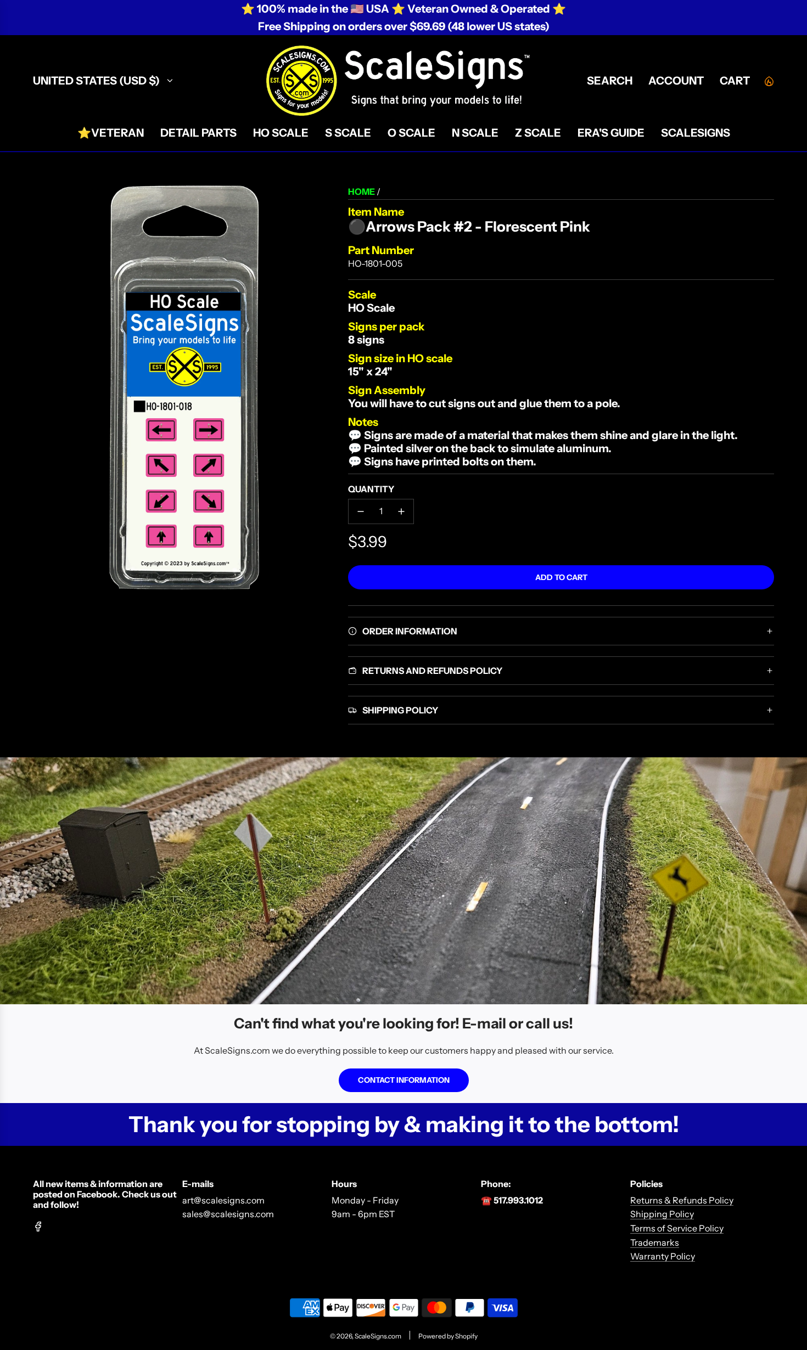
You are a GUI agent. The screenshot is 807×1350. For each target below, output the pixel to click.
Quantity (371, 488)
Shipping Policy (662, 1213)
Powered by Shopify (448, 1336)
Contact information (404, 1080)
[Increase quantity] (401, 511)
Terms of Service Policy (677, 1228)
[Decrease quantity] (361, 511)
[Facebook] (38, 1226)
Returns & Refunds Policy (681, 1200)
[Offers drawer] (768, 81)
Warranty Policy (662, 1256)
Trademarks (654, 1242)
